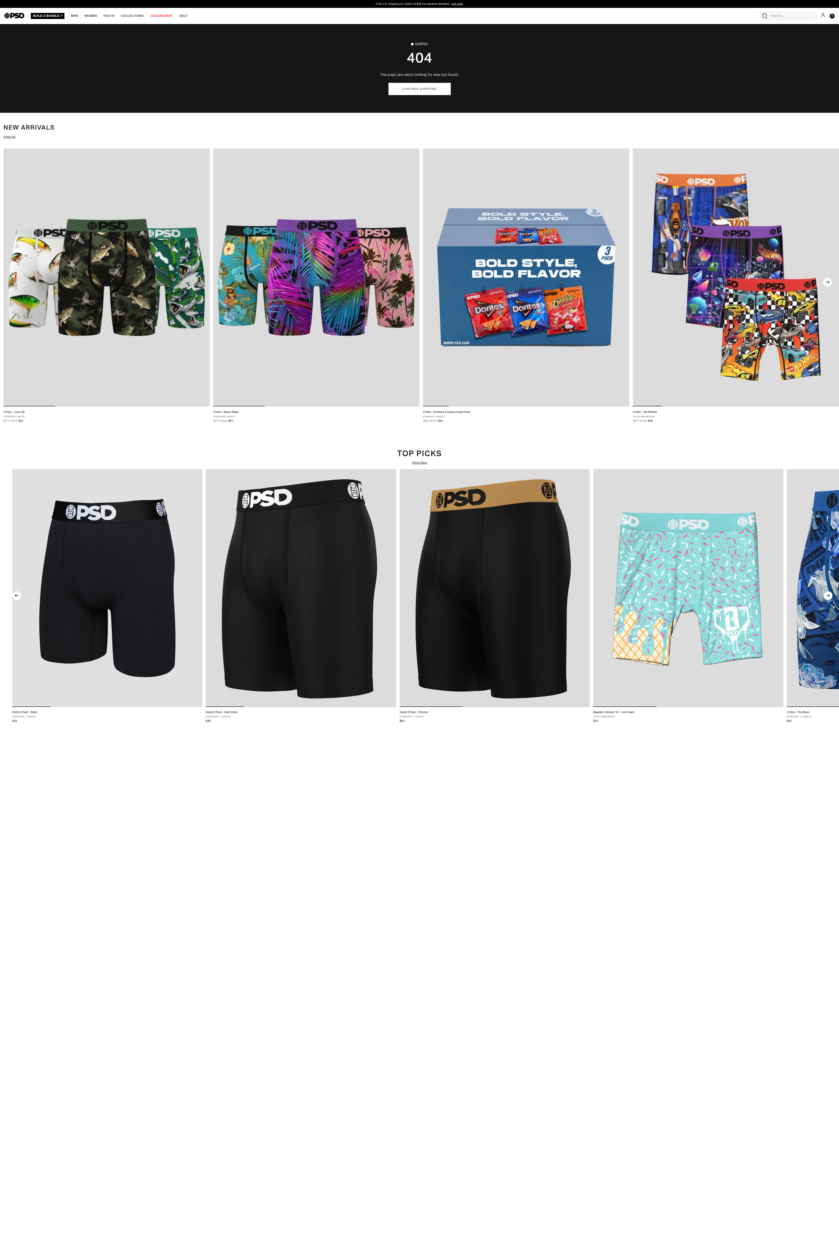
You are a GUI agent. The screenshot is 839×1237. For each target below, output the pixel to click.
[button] (31, 706)
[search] (764, 16)
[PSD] (14, 15)
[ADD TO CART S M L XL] (688, 588)
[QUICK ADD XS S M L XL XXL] (106, 277)
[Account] (823, 15)
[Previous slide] (16, 595)
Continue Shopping (419, 89)
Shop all (9, 137)
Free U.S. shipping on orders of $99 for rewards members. (419, 4)
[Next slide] (827, 282)
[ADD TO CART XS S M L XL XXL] (107, 588)
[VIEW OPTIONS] (526, 277)
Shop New (419, 463)
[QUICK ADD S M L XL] (736, 277)
